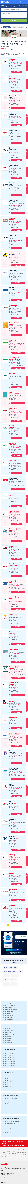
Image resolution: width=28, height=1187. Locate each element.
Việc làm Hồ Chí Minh (8, 1030)
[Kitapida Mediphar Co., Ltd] (5, 753)
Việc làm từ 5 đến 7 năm (8, 1129)
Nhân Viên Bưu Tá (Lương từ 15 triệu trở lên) (13, 306)
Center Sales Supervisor (13, 837)
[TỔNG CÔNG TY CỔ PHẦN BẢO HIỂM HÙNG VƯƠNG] (5, 617)
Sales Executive (13, 967)
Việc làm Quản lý (7, 1082)
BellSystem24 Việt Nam (14, 151)
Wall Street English (13, 840)
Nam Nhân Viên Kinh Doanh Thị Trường (11, 393)
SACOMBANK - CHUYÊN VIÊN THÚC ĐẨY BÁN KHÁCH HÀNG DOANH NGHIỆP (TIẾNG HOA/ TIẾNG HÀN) (13, 288)
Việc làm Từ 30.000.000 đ (9, 1063)
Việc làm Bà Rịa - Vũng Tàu (9, 1034)
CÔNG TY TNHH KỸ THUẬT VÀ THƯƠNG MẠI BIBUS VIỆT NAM (15, 736)
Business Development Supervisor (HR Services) (13, 632)
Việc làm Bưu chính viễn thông (10, 1019)
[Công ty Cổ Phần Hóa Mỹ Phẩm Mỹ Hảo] (5, 566)
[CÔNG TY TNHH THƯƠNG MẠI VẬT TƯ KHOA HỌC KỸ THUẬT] (5, 342)
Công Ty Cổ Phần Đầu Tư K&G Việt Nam (14, 514)
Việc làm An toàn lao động (9, 1007)
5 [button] (19, 925)
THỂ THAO (19, 1149)
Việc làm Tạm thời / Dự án (9, 1100)
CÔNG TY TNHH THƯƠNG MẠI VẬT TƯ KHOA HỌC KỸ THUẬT (16, 343)
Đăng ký (19, 5)
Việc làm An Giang (7, 1032)
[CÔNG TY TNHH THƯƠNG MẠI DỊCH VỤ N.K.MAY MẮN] (5, 360)
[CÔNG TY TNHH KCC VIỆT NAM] (5, 583)
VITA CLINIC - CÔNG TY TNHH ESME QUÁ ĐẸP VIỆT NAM (16, 670)
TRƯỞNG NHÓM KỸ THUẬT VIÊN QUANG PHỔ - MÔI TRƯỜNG (13, 700)
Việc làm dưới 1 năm (7, 1125)
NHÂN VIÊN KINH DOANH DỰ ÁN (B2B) (13, 769)
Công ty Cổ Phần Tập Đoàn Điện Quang (16, 481)
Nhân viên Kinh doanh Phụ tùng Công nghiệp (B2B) (13, 546)
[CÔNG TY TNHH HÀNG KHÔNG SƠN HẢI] (5, 651)
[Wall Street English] (5, 839)
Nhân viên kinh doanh (9, 971)
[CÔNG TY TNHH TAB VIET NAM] (5, 770)
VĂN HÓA (14, 1153)
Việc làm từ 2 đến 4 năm (8, 1127)
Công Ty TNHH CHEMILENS (15, 62)
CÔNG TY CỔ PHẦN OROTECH (13, 238)
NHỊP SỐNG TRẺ (14, 1150)
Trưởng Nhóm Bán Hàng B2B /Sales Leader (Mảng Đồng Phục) (11, 855)
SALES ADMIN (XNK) (13, 890)
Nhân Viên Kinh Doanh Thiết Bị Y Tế (11, 340)
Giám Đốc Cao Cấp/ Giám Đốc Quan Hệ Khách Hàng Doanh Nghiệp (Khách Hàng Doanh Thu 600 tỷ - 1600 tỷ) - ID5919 (13, 461)
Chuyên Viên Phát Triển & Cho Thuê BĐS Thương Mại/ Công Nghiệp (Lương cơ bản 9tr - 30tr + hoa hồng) (11, 323)
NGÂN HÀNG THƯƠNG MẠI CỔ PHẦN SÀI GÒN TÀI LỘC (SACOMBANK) (15, 291)
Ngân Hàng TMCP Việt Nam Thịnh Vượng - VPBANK (15, 80)
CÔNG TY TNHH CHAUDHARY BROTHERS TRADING (15, 98)
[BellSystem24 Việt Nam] (5, 150)
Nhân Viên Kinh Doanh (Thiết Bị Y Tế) (13, 872)
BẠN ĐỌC (24, 1152)
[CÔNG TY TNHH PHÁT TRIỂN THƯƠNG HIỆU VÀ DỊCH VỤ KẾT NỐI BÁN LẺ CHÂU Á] (5, 325)
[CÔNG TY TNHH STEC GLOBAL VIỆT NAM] (5, 428)
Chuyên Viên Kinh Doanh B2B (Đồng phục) (11, 512)
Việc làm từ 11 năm (7, 1132)
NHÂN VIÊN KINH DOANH (11, 581)
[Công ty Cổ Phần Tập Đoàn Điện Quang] (5, 480)
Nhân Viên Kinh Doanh (12, 183)
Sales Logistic (12, 802)
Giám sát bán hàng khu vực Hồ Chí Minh (12, 564)
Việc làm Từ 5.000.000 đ (8, 1053)
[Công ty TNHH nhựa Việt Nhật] (5, 115)
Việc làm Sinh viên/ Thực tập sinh (11, 1075)
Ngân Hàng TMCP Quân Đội (15, 168)
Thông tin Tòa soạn (5, 1177)
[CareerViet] (5, 496)
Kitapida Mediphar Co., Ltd (15, 753)
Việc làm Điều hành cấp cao (9, 1086)
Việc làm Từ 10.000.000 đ (9, 1057)
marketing (6, 979)
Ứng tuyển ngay (17, 71)
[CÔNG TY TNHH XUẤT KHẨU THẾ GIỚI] (5, 892)
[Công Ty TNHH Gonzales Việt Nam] (5, 821)
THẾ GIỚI (4, 1154)
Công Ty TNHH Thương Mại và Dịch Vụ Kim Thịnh (15, 221)
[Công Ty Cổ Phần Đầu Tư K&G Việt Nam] (5, 513)
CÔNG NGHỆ (8, 1153)
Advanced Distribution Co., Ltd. (16, 256)
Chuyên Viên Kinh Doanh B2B (13, 201)
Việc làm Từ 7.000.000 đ (8, 1055)
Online (5, 967)
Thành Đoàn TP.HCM (5, 1179)
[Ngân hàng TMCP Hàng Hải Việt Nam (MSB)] (5, 410)
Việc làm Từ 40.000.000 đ (9, 1065)
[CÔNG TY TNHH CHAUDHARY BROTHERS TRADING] (5, 98)
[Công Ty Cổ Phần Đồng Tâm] (5, 786)
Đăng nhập (24, 5)
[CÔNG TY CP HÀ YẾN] (5, 133)
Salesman (13, 979)
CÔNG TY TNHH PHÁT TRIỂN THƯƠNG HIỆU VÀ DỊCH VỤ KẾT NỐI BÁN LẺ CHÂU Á (15, 326)
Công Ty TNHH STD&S (14, 549)
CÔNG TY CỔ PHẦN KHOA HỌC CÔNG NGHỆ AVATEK (15, 703)
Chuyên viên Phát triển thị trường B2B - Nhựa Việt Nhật (12, 113)
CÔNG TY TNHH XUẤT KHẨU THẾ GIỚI (16, 892)
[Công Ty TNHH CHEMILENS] (5, 61)
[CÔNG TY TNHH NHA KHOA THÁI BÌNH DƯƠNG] (5, 874)
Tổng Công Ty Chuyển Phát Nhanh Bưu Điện (15, 308)
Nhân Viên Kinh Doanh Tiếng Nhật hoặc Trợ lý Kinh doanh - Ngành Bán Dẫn (12, 426)
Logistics (19, 971)
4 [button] (16, 925)
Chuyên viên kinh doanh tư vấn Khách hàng (14, 271)
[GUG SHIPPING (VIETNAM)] (5, 804)
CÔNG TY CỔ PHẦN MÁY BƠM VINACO (15, 395)
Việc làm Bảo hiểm (7, 1013)
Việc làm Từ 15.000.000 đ (9, 1059)
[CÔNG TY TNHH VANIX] (5, 599)
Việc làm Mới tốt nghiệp (8, 1077)
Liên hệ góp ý (4, 1182)
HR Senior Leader (11, 494)
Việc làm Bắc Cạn (7, 1038)
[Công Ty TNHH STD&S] (5, 548)
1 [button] (7, 925)
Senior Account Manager (13, 683)
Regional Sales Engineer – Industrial (13, 820)
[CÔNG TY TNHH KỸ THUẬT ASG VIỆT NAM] (5, 185)
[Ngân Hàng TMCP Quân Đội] (5, 167)
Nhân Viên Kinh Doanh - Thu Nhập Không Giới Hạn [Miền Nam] (12, 906)
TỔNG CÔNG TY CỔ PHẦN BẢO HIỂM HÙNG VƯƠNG (16, 617)
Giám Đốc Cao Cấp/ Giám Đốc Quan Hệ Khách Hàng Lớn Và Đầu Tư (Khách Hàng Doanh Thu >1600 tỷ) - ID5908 (13, 443)
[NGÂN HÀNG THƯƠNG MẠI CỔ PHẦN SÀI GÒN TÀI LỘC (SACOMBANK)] (5, 290)
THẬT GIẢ (24, 1154)
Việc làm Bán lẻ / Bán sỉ (8, 1011)
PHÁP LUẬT (3, 1156)
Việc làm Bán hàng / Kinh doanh (10, 1009)
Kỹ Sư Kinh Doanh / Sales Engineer (11, 734)
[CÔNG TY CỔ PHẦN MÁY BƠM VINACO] (5, 394)
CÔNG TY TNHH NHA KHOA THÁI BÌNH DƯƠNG (15, 875)
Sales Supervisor (12, 751)
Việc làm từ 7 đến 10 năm (9, 1131)
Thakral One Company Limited (16, 685)
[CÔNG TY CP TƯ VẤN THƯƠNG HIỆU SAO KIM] (5, 273)
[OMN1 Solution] (5, 531)
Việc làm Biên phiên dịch (9, 1017)
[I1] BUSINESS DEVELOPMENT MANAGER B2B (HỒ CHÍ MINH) (13, 148)
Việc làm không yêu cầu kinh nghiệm (11, 1121)
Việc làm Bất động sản (8, 1015)
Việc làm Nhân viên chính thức (10, 1098)
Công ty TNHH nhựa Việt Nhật (14, 116)
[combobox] (14, 9)
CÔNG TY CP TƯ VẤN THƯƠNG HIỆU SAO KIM (16, 273)
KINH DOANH (8, 1150)
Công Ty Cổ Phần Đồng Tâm (15, 787)
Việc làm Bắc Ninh (7, 1042)
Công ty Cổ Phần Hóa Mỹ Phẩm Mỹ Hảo (14, 567)
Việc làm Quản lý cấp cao (9, 1084)
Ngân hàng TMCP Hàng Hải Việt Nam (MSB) (15, 411)
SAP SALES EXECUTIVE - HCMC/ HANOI (13, 374)
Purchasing (6, 984)
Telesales (14, 984)
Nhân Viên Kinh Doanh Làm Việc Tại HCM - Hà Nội (12, 60)
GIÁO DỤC (24, 1149)
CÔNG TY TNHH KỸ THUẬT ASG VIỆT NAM (15, 186)
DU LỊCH (9, 1158)
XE (8, 1155)
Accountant (15, 975)
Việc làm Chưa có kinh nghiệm (10, 1123)
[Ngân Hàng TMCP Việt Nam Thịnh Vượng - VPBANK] (5, 79)
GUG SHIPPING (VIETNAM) (15, 805)
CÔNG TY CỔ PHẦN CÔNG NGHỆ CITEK (15, 376)
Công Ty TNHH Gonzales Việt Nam (17, 822)
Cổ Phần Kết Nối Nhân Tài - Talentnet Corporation (15, 635)
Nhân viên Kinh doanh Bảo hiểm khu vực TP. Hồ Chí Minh (14, 615)
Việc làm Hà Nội (7, 1028)
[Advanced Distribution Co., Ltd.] (5, 255)
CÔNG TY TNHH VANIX (14, 600)
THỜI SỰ (3, 1152)
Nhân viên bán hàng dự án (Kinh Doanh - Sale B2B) (13, 131)
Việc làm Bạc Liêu (7, 1036)
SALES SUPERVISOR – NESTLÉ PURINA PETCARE (13, 253)
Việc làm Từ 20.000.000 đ (9, 1061)
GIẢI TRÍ (14, 1155)
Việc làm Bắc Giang (7, 1040)
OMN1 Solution (12, 532)
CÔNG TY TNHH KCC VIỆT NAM (16, 584)
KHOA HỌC (19, 1152)
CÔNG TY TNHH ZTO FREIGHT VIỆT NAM (17, 204)
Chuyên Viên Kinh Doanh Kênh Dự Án (12, 784)
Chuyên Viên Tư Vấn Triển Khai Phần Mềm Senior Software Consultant (12, 529)
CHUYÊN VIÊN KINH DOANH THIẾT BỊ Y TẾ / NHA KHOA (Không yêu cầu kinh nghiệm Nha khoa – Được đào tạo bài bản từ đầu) (14, 358)
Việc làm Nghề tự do (7, 1102)
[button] (23, 1)
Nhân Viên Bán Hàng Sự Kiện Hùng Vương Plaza (13, 718)
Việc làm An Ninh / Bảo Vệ (9, 1005)
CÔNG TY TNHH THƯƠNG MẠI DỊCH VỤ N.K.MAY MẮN (17, 361)
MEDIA (3, 1149)
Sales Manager (11, 667)
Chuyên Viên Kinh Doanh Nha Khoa (13, 236)
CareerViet (11, 497)
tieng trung (6, 975)
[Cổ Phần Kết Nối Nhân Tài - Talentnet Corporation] (5, 634)
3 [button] (13, 925)
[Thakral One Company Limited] (5, 685)
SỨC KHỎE (19, 1154)
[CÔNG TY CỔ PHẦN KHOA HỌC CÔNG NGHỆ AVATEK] (5, 702)
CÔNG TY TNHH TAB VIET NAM (16, 771)
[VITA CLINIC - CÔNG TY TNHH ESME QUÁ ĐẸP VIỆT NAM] (5, 669)
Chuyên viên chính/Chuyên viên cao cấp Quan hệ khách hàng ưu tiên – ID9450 (13, 77)
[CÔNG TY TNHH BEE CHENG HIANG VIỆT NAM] (5, 720)
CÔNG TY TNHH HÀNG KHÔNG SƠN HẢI (17, 652)
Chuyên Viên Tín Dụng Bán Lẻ (11, 409)
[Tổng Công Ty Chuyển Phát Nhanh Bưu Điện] (5, 307)
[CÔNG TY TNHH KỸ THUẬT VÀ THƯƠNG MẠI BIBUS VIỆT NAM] (5, 735)
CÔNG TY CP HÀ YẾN (14, 133)
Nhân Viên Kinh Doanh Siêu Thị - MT (13, 478)
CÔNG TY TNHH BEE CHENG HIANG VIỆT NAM (15, 720)
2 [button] (10, 925)
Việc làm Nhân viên (7, 1079)
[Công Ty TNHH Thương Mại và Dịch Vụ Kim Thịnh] (5, 220)
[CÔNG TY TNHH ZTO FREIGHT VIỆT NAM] (5, 202)
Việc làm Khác (6, 1104)
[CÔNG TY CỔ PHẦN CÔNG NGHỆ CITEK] (5, 376)
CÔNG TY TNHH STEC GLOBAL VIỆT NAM (14, 429)
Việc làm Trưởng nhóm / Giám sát (11, 1081)
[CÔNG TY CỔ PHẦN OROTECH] (5, 238)
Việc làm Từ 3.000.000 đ (8, 1052)
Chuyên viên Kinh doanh (13, 650)
